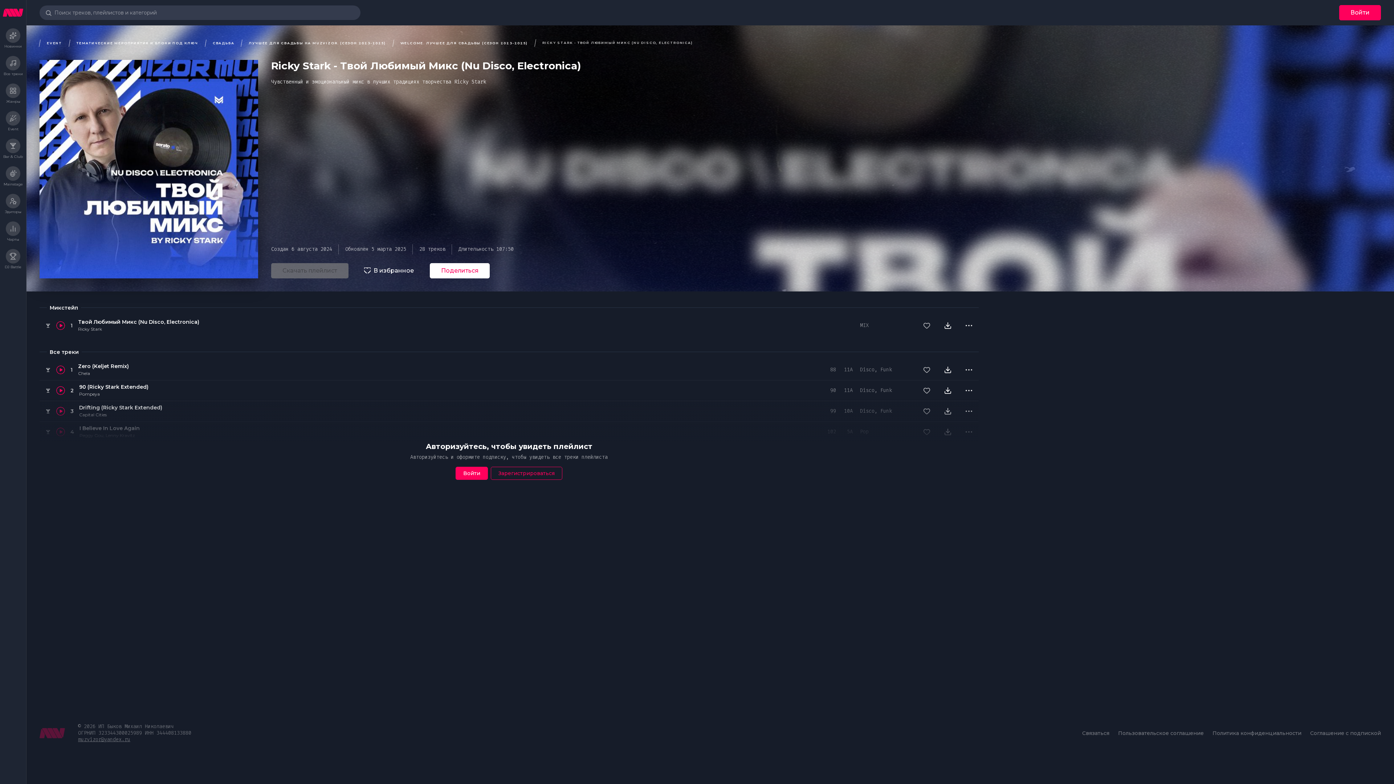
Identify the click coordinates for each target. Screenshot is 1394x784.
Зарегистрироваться (526, 473)
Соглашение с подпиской (1345, 733)
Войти (1360, 12)
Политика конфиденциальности (1256, 733)
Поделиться (459, 270)
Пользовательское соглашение (1161, 733)
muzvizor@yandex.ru (104, 739)
